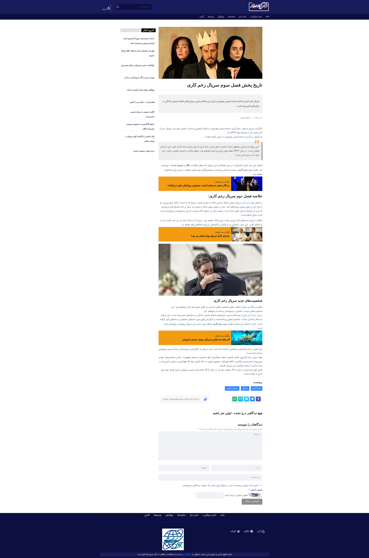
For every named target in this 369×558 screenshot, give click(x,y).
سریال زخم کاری (254, 315)
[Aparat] (235, 531)
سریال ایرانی (232, 388)
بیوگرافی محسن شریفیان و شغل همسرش (138, 65)
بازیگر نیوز (187, 554)
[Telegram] (249, 531)
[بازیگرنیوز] (259, 7)
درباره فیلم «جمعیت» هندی (144, 151)
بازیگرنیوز (249, 137)
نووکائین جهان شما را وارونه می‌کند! (141, 89)
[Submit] (117, 7)
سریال (245, 388)
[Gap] (261, 531)
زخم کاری (246, 203)
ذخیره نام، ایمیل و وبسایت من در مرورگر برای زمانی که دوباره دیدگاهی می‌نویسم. (220, 485)
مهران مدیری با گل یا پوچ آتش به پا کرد (139, 77)
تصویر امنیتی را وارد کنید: (236, 495)
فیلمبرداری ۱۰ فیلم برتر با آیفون (142, 102)
